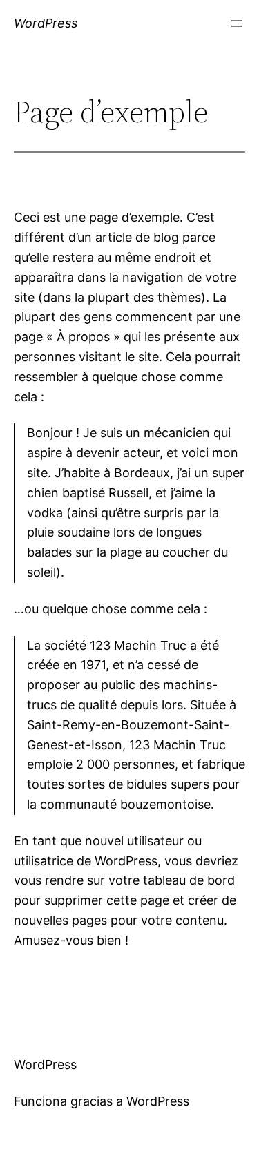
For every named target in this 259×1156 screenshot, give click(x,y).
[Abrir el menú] (237, 23)
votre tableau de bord (171, 880)
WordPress (45, 23)
